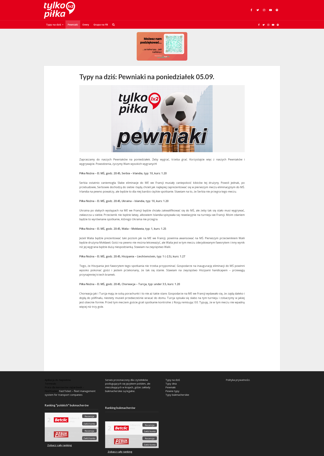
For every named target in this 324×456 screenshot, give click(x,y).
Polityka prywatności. (238, 380)
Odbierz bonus (74, 420)
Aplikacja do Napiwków (58, 380)
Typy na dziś (53, 24)
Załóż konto (89, 423)
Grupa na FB (100, 24)
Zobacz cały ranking (59, 445)
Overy (85, 24)
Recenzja (89, 416)
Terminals (50, 383)
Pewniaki (73, 24)
